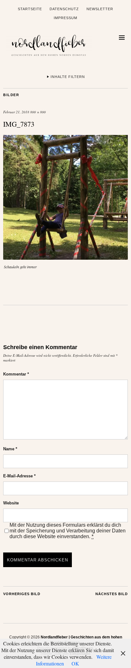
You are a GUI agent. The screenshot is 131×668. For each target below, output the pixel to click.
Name (10, 449)
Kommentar (16, 374)
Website (11, 503)
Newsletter (99, 9)
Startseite (30, 9)
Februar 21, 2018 (16, 111)
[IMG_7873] (65, 257)
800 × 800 (38, 111)
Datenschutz (64, 9)
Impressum (65, 18)
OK (75, 663)
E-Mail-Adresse (19, 476)
